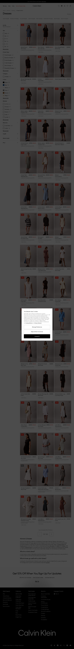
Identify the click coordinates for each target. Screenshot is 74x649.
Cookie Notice (28, 323)
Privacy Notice (38, 323)
